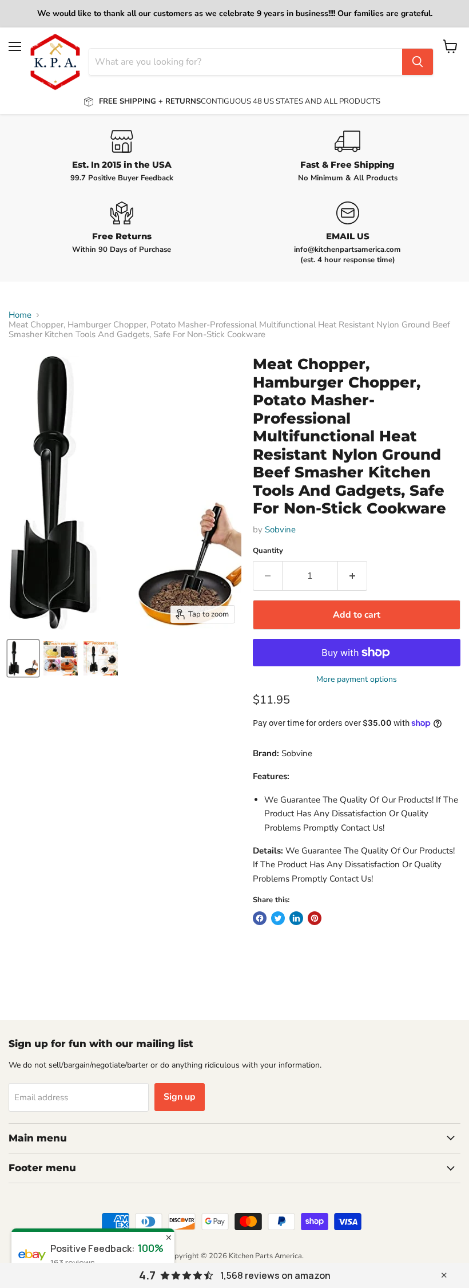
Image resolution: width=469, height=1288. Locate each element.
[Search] (417, 62)
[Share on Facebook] (260, 918)
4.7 (147, 1275)
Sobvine (280, 529)
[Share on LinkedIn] (296, 918)
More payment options (356, 679)
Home (20, 315)
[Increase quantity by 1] (352, 576)
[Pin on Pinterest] (314, 918)
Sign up (180, 1097)
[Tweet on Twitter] (278, 918)
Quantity (268, 551)
